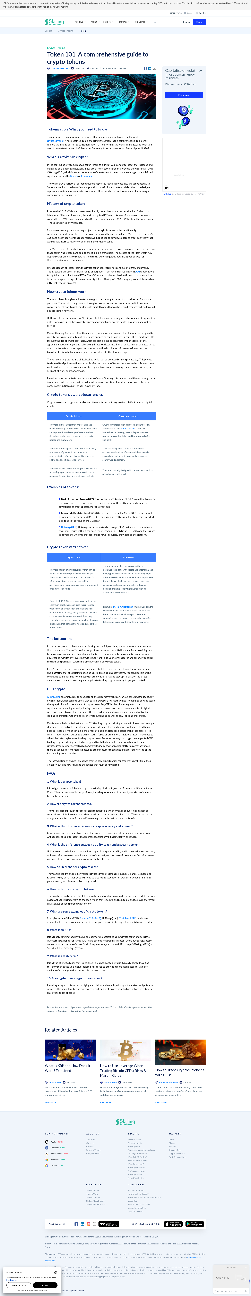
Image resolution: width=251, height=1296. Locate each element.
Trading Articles (135, 1174)
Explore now (184, 95)
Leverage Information (137, 1153)
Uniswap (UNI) (69, 527)
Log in (186, 22)
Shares (172, 1143)
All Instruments (135, 1143)
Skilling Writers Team (60, 68)
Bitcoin (74, 176)
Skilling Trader (92, 1190)
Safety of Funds (93, 1150)
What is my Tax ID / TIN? (139, 1204)
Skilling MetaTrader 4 (95, 1201)
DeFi (137, 271)
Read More (50, 1102)
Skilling (48, 30)
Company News (93, 1153)
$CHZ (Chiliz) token (123, 606)
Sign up (199, 22)
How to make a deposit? (138, 1194)
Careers (90, 1143)
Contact (90, 1146)
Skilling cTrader (93, 1197)
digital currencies (128, 428)
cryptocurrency (55, 140)
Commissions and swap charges (142, 1150)
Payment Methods (136, 1190)
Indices (172, 1146)
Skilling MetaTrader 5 (95, 1204)
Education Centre (136, 1178)
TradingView (92, 1194)
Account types (134, 1139)
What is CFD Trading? (137, 1157)
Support (190, 13)
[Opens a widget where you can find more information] (231, 1279)
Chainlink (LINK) (128, 918)
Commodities (175, 1150)
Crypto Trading (65, 30)
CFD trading (53, 696)
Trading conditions (136, 1167)
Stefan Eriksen (54, 1082)
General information (137, 1208)
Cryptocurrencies (177, 1153)
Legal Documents (136, 1211)
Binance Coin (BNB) (90, 918)
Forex (171, 1139)
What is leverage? (136, 1164)
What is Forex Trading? (138, 1160)
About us (90, 1139)
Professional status (136, 1171)
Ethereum (86, 176)
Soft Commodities (177, 1157)
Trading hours (134, 1146)
